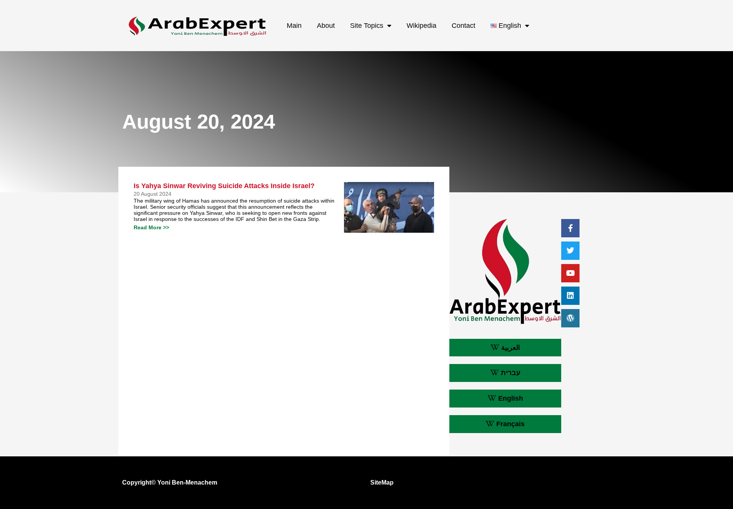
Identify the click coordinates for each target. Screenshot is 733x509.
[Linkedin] (570, 296)
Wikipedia (421, 25)
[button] (505, 348)
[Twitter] (570, 251)
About (326, 25)
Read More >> (151, 227)
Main (294, 25)
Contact (463, 25)
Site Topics (366, 25)
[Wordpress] (570, 318)
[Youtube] (570, 273)
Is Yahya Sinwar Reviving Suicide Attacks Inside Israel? (224, 186)
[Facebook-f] (570, 228)
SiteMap (382, 482)
